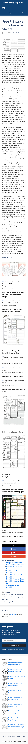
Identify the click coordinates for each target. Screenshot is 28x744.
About (23, 736)
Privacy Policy (7, 736)
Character (7, 592)
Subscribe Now (14, 645)
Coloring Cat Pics (9, 602)
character (7, 594)
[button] (10, 13)
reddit (14, 556)
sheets (22, 594)
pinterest (15, 552)
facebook (15, 549)
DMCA (13, 736)
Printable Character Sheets (15, 579)
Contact (18, 736)
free (12, 594)
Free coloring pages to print (12, 5)
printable (17, 594)
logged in (13, 614)
